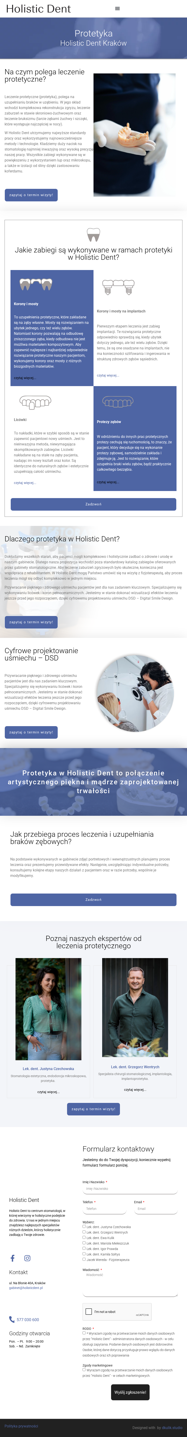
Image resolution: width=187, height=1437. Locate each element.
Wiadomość (91, 1269)
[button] (117, 8)
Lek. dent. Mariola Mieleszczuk (108, 1243)
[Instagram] (27, 1258)
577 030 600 (28, 1319)
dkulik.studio (172, 1428)
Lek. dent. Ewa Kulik (100, 1238)
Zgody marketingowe (97, 1365)
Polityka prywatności (21, 1426)
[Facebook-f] (12, 1258)
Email (138, 1202)
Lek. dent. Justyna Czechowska (109, 1227)
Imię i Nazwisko (94, 1182)
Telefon (88, 1202)
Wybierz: (88, 1222)
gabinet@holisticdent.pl (26, 1288)
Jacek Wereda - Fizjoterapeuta (108, 1260)
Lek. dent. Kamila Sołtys (103, 1254)
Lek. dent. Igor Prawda (102, 1249)
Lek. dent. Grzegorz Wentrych (107, 1232)
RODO (87, 1328)
